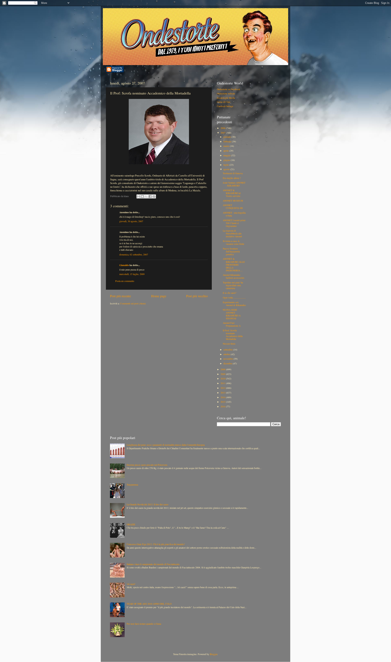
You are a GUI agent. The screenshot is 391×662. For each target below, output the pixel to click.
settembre (228, 349)
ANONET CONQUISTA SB (233, 207)
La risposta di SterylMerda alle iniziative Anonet (232, 233)
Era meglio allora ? (232, 178)
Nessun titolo (229, 343)
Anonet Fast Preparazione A (232, 324)
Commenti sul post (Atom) (133, 303)
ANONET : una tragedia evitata (234, 214)
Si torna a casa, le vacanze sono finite (233, 242)
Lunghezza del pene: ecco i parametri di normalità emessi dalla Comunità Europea (166, 444)
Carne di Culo (223, 101)
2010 (223, 378)
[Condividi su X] (146, 196)
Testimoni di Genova (233, 173)
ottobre (227, 354)
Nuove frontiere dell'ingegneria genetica (231, 251)
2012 (223, 387)
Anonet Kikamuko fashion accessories (233, 276)
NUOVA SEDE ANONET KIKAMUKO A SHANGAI (232, 314)
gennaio (227, 136)
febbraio (227, 141)
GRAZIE (131, 524)
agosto (226, 169)
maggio (227, 155)
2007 (223, 132)
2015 (223, 401)
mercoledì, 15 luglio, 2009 (132, 274)
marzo (226, 145)
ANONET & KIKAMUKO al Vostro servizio (232, 193)
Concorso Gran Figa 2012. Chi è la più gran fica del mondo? (156, 544)
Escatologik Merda (226, 97)
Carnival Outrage (225, 106)
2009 (223, 374)
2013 (223, 392)
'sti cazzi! (131, 583)
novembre (228, 358)
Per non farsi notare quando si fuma (144, 623)
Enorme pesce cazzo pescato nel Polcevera (147, 464)
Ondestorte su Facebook (228, 89)
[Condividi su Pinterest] (154, 196)
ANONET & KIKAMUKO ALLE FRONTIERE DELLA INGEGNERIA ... (234, 264)
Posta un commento (124, 281)
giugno (227, 160)
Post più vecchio (197, 296)
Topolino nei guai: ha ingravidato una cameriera (233, 285)
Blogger (213, 654)
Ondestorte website (226, 93)
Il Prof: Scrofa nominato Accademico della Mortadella (233, 334)
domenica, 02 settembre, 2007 (133, 254)
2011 (223, 383)
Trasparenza (132, 484)
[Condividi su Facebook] (150, 196)
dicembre (228, 363)
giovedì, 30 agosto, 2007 (131, 221)
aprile (226, 150)
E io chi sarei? (229, 292)
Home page (158, 296)
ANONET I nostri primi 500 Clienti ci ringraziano (234, 223)
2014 (223, 397)
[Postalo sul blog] (142, 196)
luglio (226, 164)
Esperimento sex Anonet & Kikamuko (234, 304)
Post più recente (120, 296)
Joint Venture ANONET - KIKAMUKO (234, 184)
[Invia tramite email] (138, 196)
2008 (223, 369)
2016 (223, 406)
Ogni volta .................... (234, 297)
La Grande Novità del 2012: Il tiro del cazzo (147, 504)
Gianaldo (124, 265)
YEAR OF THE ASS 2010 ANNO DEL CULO (149, 603)
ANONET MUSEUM (233, 200)
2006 (223, 128)
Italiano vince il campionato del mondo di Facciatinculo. (153, 564)
